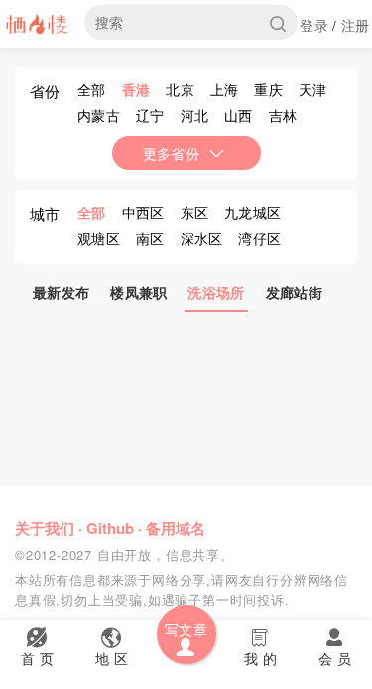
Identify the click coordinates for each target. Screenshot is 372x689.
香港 (136, 89)
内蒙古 (98, 115)
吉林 (283, 115)
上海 (224, 89)
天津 (313, 89)
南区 (150, 238)
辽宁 (150, 115)
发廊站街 (294, 292)
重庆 (268, 89)
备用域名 (175, 528)
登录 (314, 25)
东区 (195, 212)
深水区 (202, 238)
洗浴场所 (215, 292)
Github (110, 528)
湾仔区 (259, 238)
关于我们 (44, 528)
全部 (91, 89)
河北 (195, 115)
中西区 (143, 212)
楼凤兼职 (138, 292)
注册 (355, 25)
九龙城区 (252, 212)
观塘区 (98, 238)
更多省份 (171, 153)
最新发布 (61, 292)
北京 (180, 89)
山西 (238, 115)
